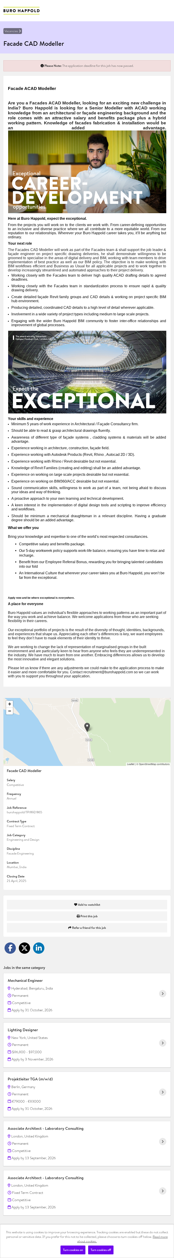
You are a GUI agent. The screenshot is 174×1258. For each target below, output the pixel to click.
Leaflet (130, 764)
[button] (87, 727)
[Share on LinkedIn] (38, 948)
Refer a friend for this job (88, 927)
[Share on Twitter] (24, 948)
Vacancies (12, 31)
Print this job (89, 916)
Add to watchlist (88, 904)
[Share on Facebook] (10, 948)
